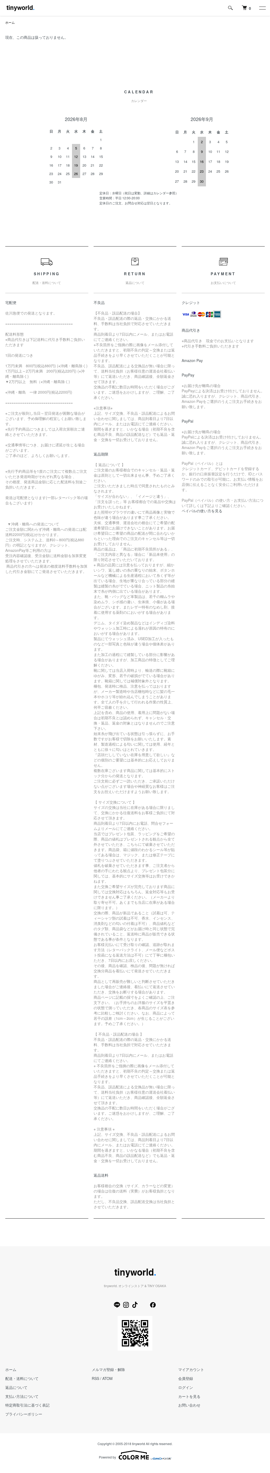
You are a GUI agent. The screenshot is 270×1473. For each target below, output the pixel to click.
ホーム (10, 22)
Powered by (107, 1457)
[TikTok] (135, 1305)
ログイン (185, 1387)
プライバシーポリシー (23, 1414)
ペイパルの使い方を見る (202, 510)
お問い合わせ (189, 1405)
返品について (16, 1387)
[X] (144, 1305)
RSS (95, 1378)
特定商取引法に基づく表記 (27, 1405)
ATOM (107, 1378)
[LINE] (117, 1305)
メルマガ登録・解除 (108, 1369)
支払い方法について (21, 1396)
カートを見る (189, 1396)
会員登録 (185, 1378)
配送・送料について (21, 1378)
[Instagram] (126, 1305)
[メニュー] (262, 8)
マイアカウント (191, 1369)
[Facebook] (153, 1305)
